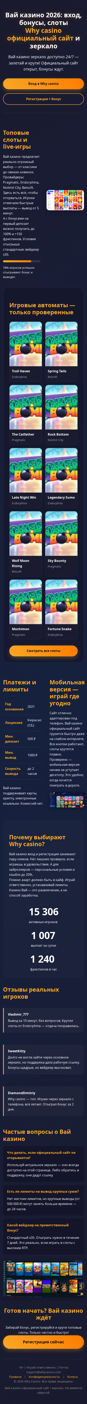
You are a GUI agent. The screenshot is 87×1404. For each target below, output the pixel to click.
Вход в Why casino (43, 83)
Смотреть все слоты (43, 651)
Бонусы (72, 1377)
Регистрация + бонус (43, 99)
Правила (15, 1377)
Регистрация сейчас (43, 1342)
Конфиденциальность (44, 1377)
